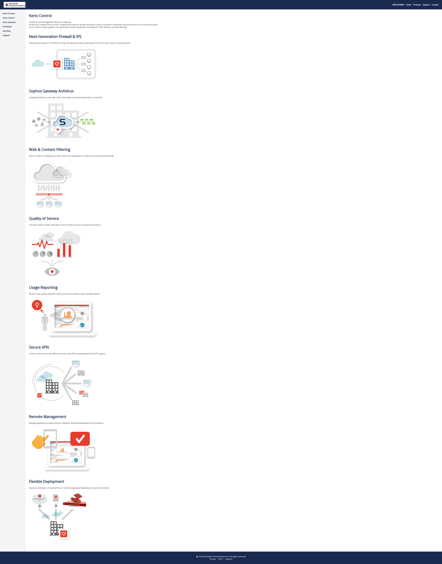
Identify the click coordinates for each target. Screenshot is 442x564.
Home (408, 4)
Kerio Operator (9, 22)
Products (417, 4)
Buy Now (7, 31)
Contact (435, 4)
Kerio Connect (9, 13)
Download (7, 26)
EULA (220, 559)
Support (426, 4)
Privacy (213, 559)
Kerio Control (8, 18)
